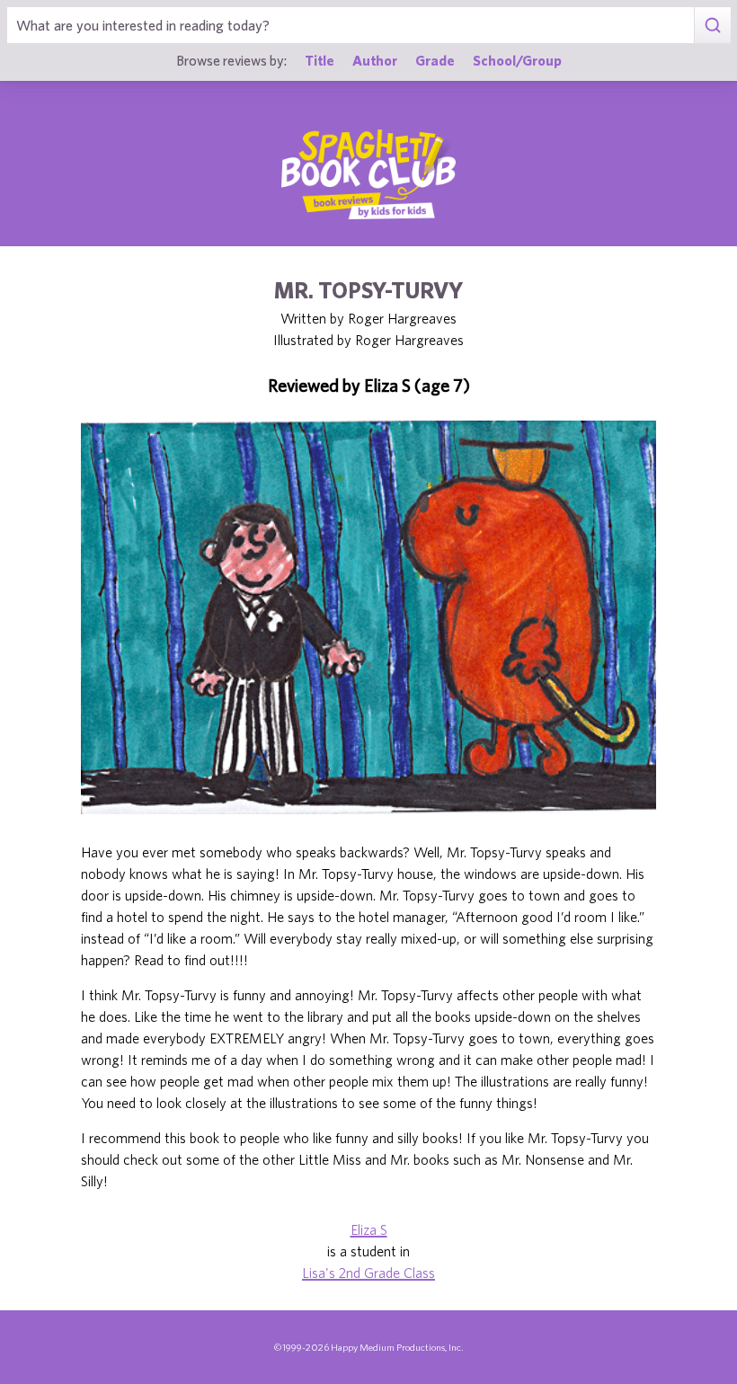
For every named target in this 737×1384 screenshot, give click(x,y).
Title (319, 60)
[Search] (712, 25)
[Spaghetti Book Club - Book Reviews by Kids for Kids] (368, 174)
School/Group (517, 60)
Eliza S (369, 1229)
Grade (435, 60)
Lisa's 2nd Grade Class (368, 1272)
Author (374, 60)
